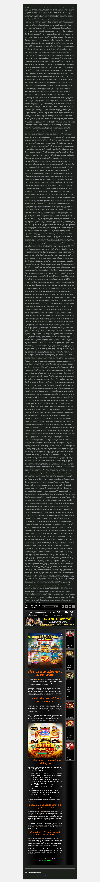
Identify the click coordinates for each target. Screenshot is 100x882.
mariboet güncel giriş (62, 94)
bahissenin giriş (57, 43)
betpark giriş (31, 64)
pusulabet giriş (60, 27)
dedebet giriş (28, 127)
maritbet (27, 321)
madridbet (58, 109)
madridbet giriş (31, 279)
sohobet (27, 55)
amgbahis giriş (31, 131)
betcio (34, 28)
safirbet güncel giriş (57, 355)
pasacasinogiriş (69, 373)
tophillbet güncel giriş (34, 179)
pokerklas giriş (47, 113)
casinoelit (67, 358)
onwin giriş (68, 57)
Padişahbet (41, 375)
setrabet (33, 15)
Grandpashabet (54, 272)
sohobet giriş (31, 360)
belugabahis (28, 181)
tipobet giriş (36, 184)
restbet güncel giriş (60, 222)
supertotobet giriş (29, 107)
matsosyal (59, 296)
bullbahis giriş (70, 320)
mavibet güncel (54, 194)
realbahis (58, 81)
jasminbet (49, 187)
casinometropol (57, 104)
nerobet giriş (64, 43)
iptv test (55, 296)
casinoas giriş (43, 227)
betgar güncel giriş (34, 85)
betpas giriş (63, 81)
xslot (48, 81)
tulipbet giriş (45, 70)
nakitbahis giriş (71, 69)
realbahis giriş (43, 57)
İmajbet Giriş (59, 351)
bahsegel (52, 125)
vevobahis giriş (55, 251)
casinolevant (28, 163)
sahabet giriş (43, 24)
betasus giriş (48, 291)
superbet (38, 248)
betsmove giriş (44, 87)
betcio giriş (31, 82)
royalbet (73, 181)
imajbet (54, 66)
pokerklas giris (28, 172)
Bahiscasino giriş (35, 255)
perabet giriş (49, 48)
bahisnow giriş (66, 73)
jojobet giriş (35, 7)
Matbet (70, 13)
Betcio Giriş (43, 127)
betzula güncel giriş (65, 75)
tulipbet (56, 294)
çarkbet (67, 131)
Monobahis (64, 363)
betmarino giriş (38, 66)
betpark (53, 72)
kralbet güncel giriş (62, 85)
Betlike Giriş (39, 376)
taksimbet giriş (31, 221)
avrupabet (60, 136)
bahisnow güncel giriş (61, 320)
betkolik (50, 90)
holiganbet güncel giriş (64, 90)
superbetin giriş (50, 22)
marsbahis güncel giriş (34, 321)
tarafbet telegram (61, 348)
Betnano (53, 288)
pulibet (70, 167)
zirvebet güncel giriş (62, 79)
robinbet (34, 88)
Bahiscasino (42, 315)
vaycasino (61, 9)
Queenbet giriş (54, 131)
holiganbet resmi (47, 178)
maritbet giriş (38, 209)
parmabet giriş (28, 63)
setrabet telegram (35, 91)
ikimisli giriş (70, 10)
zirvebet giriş (59, 63)
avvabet (45, 255)
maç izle (52, 97)
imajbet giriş (61, 40)
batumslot (37, 39)
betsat (48, 24)
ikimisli (49, 15)
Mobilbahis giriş (52, 203)
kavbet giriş (69, 67)
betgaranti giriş (71, 7)
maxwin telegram (50, 127)
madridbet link (32, 364)
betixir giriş (46, 231)
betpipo (29, 151)
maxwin (59, 93)
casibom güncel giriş (69, 48)
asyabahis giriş (56, 245)
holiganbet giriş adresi (30, 318)
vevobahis (42, 97)
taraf (33, 127)
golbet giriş (34, 9)
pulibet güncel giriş (63, 209)
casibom (56, 22)
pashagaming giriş (56, 190)
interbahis (37, 97)
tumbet (33, 188)
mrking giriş (38, 22)
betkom (50, 172)
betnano (27, 24)
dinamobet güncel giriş (57, 314)
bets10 (52, 58)
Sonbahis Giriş (28, 300)
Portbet (42, 169)
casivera (73, 369)
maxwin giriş (28, 15)
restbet (45, 19)
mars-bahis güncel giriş (65, 202)
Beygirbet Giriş (66, 384)
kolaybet (70, 12)
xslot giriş (27, 312)
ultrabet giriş (30, 10)
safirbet (27, 142)
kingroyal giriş (66, 24)
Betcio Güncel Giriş (41, 49)
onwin (35, 10)
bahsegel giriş (43, 193)
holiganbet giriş (28, 46)
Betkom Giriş (53, 218)
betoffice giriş (70, 261)
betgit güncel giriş (46, 200)
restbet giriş (51, 10)
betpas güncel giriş (67, 52)
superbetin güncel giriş (31, 102)
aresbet (65, 190)
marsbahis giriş (64, 10)
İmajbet (48, 27)
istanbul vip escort (29, 146)
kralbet (29, 7)
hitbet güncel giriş (62, 272)
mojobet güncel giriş (61, 275)
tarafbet (31, 37)
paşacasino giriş (62, 33)
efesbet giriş (59, 19)
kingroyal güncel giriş (48, 103)
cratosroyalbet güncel (39, 100)
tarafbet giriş (64, 7)
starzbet (65, 39)
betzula (39, 9)
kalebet (26, 37)
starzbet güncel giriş (53, 185)
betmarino (27, 27)
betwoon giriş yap (52, 312)
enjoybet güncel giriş (29, 175)
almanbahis (70, 110)
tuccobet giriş (67, 161)
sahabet (39, 34)
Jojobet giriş (69, 81)
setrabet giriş (39, 15)
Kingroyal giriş (31, 224)
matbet (55, 16)
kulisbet (42, 152)
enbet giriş (33, 163)
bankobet (27, 84)
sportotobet (40, 19)
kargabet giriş (49, 84)
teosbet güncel (65, 98)
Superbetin (39, 191)
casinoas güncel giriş (38, 205)
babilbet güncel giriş (32, 19)
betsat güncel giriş (58, 145)
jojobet (52, 30)
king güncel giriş (29, 143)
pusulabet (44, 58)
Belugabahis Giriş (51, 222)
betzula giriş (28, 30)
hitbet (65, 297)
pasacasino (32, 136)
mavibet (73, 54)
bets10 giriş (43, 27)
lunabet (45, 73)
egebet (26, 64)
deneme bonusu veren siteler (49, 76)
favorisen (49, 258)
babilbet (35, 81)
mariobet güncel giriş (56, 31)
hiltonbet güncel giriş (58, 315)
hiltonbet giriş (53, 81)
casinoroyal (37, 131)
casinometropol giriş (69, 196)
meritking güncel (61, 139)
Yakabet (66, 13)
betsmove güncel (71, 142)
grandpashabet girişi (29, 158)
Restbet (57, 18)
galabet (44, 28)
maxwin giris (39, 245)
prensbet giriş (69, 299)
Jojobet (27, 196)
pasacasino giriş (34, 103)
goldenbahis (28, 91)
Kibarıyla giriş (33, 352)
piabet (35, 34)
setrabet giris (51, 104)
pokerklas (49, 19)
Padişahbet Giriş (58, 146)
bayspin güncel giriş (54, 248)
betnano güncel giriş (51, 130)
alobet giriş (70, 16)
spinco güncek (46, 218)
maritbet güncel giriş (46, 34)
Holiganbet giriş (28, 228)
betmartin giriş (50, 79)
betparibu (63, 334)
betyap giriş (57, 10)
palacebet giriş (48, 140)
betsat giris (67, 102)
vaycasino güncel (44, 107)
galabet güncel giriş (38, 73)
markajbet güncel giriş (36, 234)
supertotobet (62, 22)
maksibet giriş (57, 205)
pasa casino (50, 16)
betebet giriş (60, 52)
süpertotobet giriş (35, 187)
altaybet (72, 152)
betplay (33, 78)
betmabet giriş (61, 58)
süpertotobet (28, 79)
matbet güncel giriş (54, 9)
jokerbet (67, 149)
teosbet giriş (62, 185)
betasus (64, 45)
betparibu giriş (31, 284)
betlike (26, 212)
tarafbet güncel (63, 88)
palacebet (59, 363)
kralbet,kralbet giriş (55, 228)
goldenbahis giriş (46, 7)
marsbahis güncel (68, 30)
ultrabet (60, 45)
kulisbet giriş (28, 109)
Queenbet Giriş (37, 94)
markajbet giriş (55, 273)
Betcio (36, 31)
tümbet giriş (28, 110)
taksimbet (59, 12)
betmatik (58, 75)
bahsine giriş (39, 84)
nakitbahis (36, 16)
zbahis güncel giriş (43, 16)
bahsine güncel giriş (56, 291)
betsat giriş (65, 12)
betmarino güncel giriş (50, 75)
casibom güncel (41, 134)
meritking (55, 12)
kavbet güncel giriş (51, 28)
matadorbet (37, 93)
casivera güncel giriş (58, 254)
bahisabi (33, 69)
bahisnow (54, 167)
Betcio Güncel (68, 87)
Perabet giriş (45, 40)
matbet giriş (36, 13)
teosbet (48, 57)
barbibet (51, 118)
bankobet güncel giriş (36, 222)
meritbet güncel (42, 96)
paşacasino (27, 185)
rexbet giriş (32, 209)
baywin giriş (55, 122)
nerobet (33, 22)
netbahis (33, 285)
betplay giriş (46, 69)
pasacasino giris (28, 36)
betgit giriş (30, 214)
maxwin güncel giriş (53, 293)
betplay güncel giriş (50, 121)
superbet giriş (54, 212)
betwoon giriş (48, 37)
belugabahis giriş (42, 82)
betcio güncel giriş (67, 19)
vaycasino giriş (67, 28)
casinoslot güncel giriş (52, 85)
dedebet (48, 51)
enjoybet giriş (71, 163)
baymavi (38, 220)
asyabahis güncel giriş (45, 54)
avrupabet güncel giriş (48, 145)
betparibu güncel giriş (53, 40)
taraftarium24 (28, 54)
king (74, 13)
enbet (37, 272)
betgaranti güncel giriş (62, 16)
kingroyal (69, 25)
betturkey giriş (59, 64)
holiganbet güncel (38, 121)
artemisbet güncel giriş (40, 51)
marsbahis (58, 7)
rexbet (26, 169)
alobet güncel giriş (45, 118)
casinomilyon (28, 264)
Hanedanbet (62, 149)
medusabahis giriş (30, 252)
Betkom (31, 34)
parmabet (48, 182)
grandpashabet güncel (52, 252)
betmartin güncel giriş (66, 84)
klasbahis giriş (67, 170)
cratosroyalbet (67, 112)
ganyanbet (65, 136)
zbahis (30, 28)
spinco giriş (43, 167)
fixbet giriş (64, 67)
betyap (46, 60)
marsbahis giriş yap (66, 302)
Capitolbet (33, 76)
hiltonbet (47, 97)
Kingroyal (47, 185)
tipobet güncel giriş (64, 106)
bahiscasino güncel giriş (46, 98)
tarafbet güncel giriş (35, 112)
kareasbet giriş (55, 163)
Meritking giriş (65, 224)
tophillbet (71, 133)
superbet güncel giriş (49, 276)
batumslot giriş (39, 69)
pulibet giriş (30, 94)
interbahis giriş (61, 34)
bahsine (27, 60)
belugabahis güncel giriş (40, 328)
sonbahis (27, 173)
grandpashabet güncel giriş (64, 172)
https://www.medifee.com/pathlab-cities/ (48, 161)
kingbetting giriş (45, 9)
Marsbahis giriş (48, 372)
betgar (39, 243)
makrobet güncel (51, 361)
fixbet (26, 7)
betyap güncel (28, 255)
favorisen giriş (28, 382)
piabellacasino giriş (59, 28)
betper (65, 118)
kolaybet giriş (61, 113)
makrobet (61, 215)
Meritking (64, 151)
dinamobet (37, 152)
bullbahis (51, 124)
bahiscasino (51, 352)
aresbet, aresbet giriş (36, 390)
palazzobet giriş (31, 254)
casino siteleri (43, 39)
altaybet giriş (33, 191)
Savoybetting (38, 287)
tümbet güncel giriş (63, 103)
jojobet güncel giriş (66, 134)
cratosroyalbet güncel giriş (36, 21)
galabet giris (68, 243)
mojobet (53, 391)
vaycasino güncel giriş (45, 131)
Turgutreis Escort (32, 302)
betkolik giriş (37, 127)
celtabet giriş (55, 49)
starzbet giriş (47, 197)
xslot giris (40, 224)
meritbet (33, 57)
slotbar (72, 21)
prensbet (34, 116)
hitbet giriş (49, 12)
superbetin (69, 33)
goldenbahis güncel (70, 66)
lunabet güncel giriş (46, 72)
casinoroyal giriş (33, 106)
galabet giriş (67, 122)
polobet (53, 390)
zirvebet (71, 24)
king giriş (27, 330)
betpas (57, 33)
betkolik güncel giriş (67, 254)
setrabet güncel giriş (51, 216)
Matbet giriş (60, 15)
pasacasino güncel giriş (43, 308)
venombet (61, 127)
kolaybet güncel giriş (59, 30)
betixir (40, 48)
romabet (40, 7)
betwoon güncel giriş (66, 70)
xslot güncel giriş (45, 199)
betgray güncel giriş (60, 327)
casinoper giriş (40, 231)
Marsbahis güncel (32, 199)
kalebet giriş (55, 172)
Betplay (69, 148)
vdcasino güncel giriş (53, 281)
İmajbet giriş (67, 46)
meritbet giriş (61, 13)
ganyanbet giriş (49, 43)
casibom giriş (28, 9)
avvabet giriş (72, 96)
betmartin (66, 133)
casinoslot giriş (29, 139)
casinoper (34, 125)
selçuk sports (34, 43)
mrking (63, 54)
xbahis (60, 82)
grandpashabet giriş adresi (31, 257)
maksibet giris (49, 188)
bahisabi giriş (60, 133)
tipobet (31, 16)
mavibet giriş (69, 151)
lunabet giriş (54, 15)
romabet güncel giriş (62, 37)
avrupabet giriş (55, 48)
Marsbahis (51, 202)
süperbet (43, 43)
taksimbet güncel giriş (52, 179)
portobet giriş (48, 18)
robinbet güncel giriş (58, 270)
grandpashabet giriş (36, 12)
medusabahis (70, 43)
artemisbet (68, 181)
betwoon (68, 272)
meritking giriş (53, 51)
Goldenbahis (69, 63)
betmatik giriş (28, 72)
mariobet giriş (42, 46)
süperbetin (64, 199)
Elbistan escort (67, 246)
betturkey (70, 104)
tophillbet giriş (63, 25)
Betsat (33, 113)
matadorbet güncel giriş (56, 54)
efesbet (65, 9)
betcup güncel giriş (55, 182)
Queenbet (45, 15)
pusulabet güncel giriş (47, 66)
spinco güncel (42, 272)
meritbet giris (62, 18)
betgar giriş (42, 291)
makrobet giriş (66, 64)
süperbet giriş (66, 294)
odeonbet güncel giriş (65, 42)
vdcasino (56, 169)
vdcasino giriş (28, 22)
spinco (73, 19)
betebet (73, 122)
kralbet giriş (42, 13)
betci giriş (62, 228)
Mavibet (60, 115)
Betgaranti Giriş (38, 154)
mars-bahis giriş (50, 82)
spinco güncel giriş (37, 52)
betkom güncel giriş (38, 146)
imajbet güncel (53, 46)
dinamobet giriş (33, 170)
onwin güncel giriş (69, 22)
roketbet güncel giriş (36, 87)
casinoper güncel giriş (48, 102)
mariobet (67, 40)
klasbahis (63, 57)
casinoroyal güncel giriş (52, 39)
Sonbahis (53, 366)
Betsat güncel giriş (29, 25)
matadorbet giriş (34, 55)
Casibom (32, 388)
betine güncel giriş (64, 100)
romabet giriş (28, 12)
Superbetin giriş (28, 216)
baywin (37, 281)
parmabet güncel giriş (30, 227)
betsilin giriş (62, 48)
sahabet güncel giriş (51, 64)
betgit (26, 100)
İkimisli (26, 364)
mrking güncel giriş (36, 54)
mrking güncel (34, 30)
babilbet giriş (59, 73)
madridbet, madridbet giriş (31, 58)
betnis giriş (43, 342)
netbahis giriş (48, 143)
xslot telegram (61, 154)
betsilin (41, 369)
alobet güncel (59, 200)
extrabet (27, 349)
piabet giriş (32, 137)
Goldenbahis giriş (29, 149)
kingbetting (44, 166)
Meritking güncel (34, 48)
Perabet (33, 79)
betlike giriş (64, 364)
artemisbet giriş (41, 30)
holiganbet (53, 7)
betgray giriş (35, 36)
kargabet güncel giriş (40, 254)
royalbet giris (47, 36)
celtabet (59, 98)
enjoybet (72, 154)
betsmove (44, 79)
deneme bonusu (33, 49)
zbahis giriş (38, 79)
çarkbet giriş (34, 208)
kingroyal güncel (41, 42)
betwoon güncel (69, 327)
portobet (38, 136)
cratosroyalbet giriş (69, 34)
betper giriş (50, 155)
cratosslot (54, 187)
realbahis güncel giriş (58, 112)
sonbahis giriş (50, 378)
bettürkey (42, 337)
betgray (43, 60)
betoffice (42, 185)
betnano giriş (28, 40)
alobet (45, 45)
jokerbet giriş (40, 110)
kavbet (39, 90)
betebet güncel (44, 243)
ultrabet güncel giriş (55, 36)
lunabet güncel (38, 175)
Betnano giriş (36, 37)
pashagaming (54, 94)
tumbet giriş (32, 215)
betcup (26, 387)
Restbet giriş (62, 358)
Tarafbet (35, 90)
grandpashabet (58, 72)
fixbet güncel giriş (29, 13)
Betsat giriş (67, 214)
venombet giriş (52, 243)
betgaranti (46, 10)
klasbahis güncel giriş (29, 31)
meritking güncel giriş (35, 18)
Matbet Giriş (35, 197)
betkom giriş (51, 146)
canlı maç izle (62, 87)
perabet (43, 48)
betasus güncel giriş (68, 143)
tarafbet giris (65, 82)
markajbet (68, 21)
